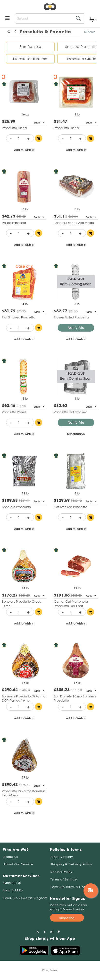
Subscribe (67, 918)
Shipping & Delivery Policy (71, 864)
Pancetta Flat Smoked (70, 412)
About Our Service (18, 864)
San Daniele (30, 46)
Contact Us (12, 883)
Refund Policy (61, 872)
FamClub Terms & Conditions (73, 887)
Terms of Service (63, 879)
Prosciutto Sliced (14, 128)
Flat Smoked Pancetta (18, 317)
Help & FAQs (13, 890)
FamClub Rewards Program (25, 898)
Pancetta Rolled (14, 412)
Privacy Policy (61, 857)
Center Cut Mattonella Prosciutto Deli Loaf (71, 603)
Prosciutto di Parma (30, 58)
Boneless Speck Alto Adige (74, 223)
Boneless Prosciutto (16, 507)
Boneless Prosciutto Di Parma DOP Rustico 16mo (23, 698)
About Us (10, 857)
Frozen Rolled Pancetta (71, 317)
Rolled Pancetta (14, 223)
